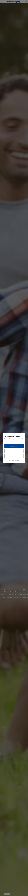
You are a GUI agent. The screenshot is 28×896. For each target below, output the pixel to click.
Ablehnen (14, 451)
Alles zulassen (14, 446)
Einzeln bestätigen (13, 456)
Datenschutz (11, 460)
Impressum (17, 460)
